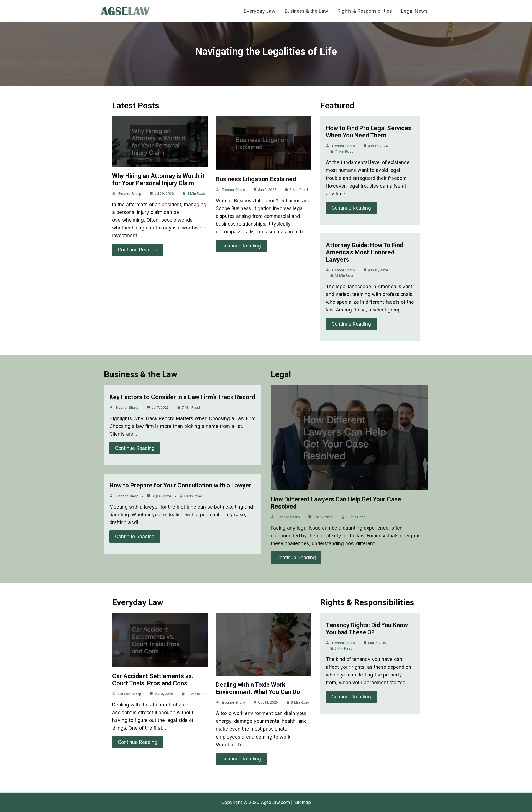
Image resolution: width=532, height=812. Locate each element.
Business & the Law (306, 11)
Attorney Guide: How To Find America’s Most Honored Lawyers (364, 252)
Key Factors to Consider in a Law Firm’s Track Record (182, 397)
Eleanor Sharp (129, 193)
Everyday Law (259, 11)
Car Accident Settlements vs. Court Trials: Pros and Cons (152, 680)
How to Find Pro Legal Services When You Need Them (368, 132)
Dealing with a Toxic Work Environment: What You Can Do (258, 688)
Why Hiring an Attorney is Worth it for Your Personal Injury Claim (158, 179)
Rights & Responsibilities (364, 11)
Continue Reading (137, 249)
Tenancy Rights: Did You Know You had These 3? (367, 629)
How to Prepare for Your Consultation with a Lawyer (180, 485)
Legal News (414, 11)
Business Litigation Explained (256, 179)
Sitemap (302, 802)
